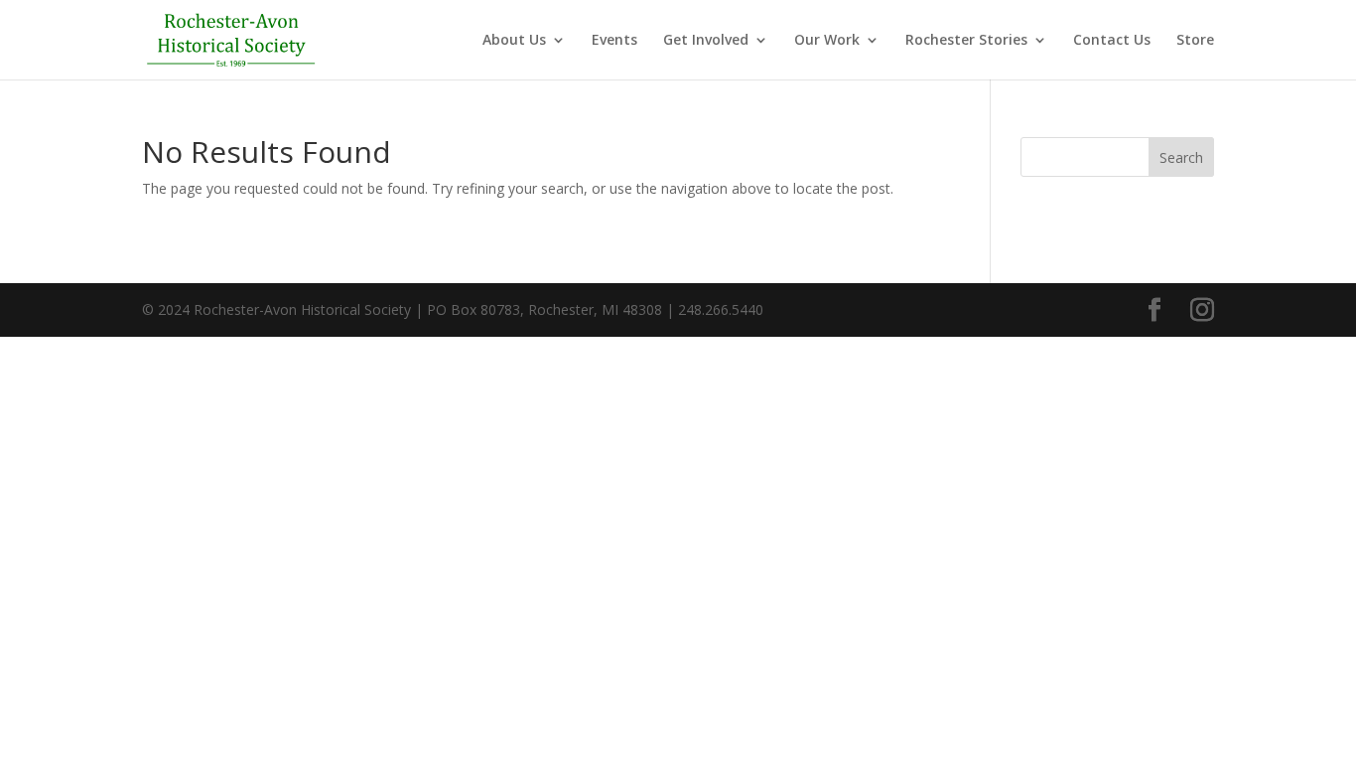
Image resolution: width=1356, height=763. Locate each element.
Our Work (827, 41)
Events (614, 41)
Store (1195, 41)
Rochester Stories (966, 41)
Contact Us (1112, 41)
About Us (514, 41)
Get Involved (705, 41)
